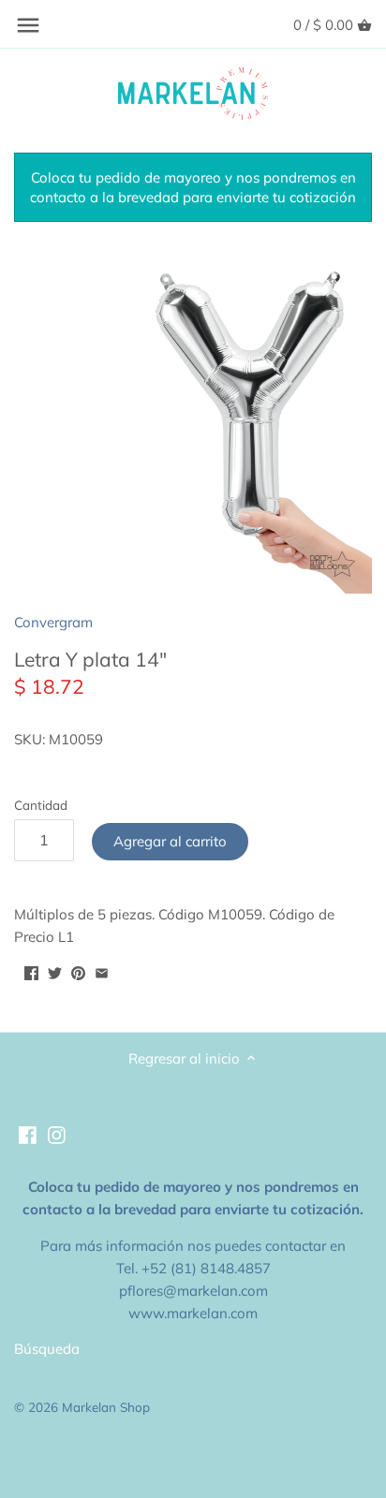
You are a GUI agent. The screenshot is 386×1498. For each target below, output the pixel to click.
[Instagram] (57, 1134)
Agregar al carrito (170, 841)
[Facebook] (28, 1134)
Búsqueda (47, 1349)
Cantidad (40, 805)
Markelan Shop (106, 1407)
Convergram (53, 622)
